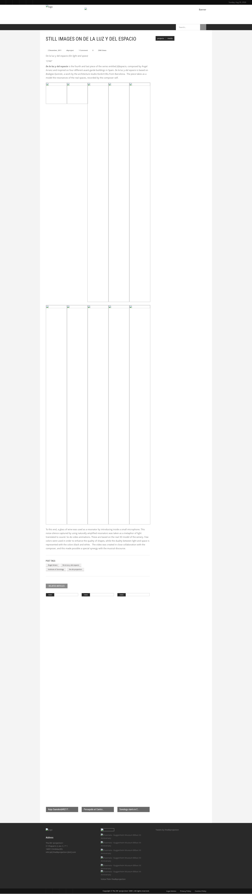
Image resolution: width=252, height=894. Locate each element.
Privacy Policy (185, 891)
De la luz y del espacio (71, 565)
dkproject (70, 50)
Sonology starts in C (128, 809)
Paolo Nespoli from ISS (180, 96)
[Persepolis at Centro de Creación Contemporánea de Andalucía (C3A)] (98, 702)
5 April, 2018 (176, 73)
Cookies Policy (200, 891)
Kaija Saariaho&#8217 (58, 809)
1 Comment (83, 50)
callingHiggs (175, 83)
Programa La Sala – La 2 (181, 109)
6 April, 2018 (176, 47)
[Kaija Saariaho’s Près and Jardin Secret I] (62, 702)
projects (160, 38)
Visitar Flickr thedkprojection (113, 879)
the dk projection (75, 569)
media (170, 38)
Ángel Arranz (52, 565)
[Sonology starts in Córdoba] (133, 702)
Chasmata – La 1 (177, 122)
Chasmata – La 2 (177, 135)
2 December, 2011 (54, 50)
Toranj (173, 56)
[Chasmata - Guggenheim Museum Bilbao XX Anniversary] (125, 837)
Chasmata (174, 43)
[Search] (203, 27)
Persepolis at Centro (93, 809)
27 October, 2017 (178, 100)
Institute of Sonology (56, 569)
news (50, 595)
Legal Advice (171, 891)
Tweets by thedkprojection (167, 829)
